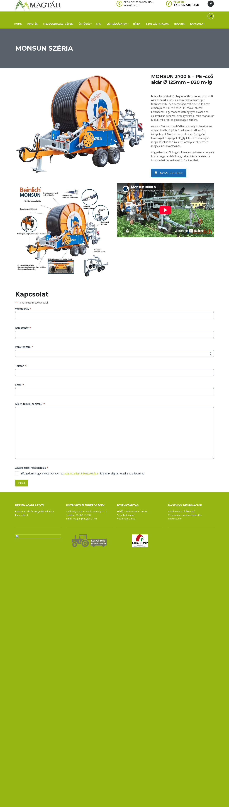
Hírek (136, 23)
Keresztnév (23, 328)
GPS (98, 23)
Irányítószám (24, 347)
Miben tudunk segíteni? (30, 404)
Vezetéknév (23, 308)
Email (19, 385)
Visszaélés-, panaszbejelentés (185, 515)
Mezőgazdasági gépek (58, 23)
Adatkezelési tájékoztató (181, 511)
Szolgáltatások (157, 23)
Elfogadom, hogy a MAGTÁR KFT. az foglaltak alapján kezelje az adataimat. (82, 473)
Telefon (20, 366)
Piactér (32, 23)
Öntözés (84, 23)
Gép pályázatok (116, 23)
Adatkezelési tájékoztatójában (81, 473)
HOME (18, 23)
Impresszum (175, 518)
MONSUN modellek (171, 173)
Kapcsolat (197, 23)
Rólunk (179, 23)
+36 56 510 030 (186, 5)
